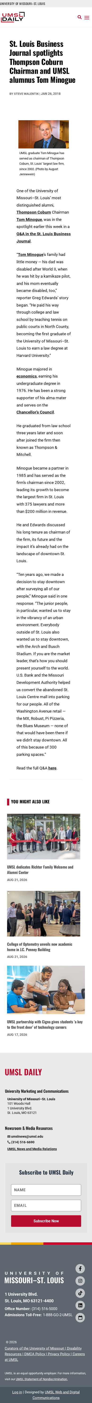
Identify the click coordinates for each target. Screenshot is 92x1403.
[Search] (80, 17)
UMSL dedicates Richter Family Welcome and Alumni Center (40, 869)
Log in (17, 1392)
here (52, 768)
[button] (87, 17)
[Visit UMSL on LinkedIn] (80, 1305)
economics (27, 376)
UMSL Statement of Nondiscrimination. (42, 1379)
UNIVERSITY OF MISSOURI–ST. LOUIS (22, 3)
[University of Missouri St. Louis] (34, 1281)
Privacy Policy (59, 1354)
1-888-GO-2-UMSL (58, 1315)
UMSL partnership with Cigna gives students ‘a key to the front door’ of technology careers (45, 1024)
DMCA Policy (34, 1354)
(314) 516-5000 (44, 1309)
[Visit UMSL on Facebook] (80, 1268)
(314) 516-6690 (22, 1142)
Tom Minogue (29, 219)
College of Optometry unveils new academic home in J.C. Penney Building (39, 946)
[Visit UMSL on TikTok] (80, 1293)
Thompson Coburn (34, 212)
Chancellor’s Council (35, 412)
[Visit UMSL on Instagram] (80, 1281)
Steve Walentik (26, 94)
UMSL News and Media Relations (32, 1149)
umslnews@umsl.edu (27, 1136)
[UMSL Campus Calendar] (80, 1317)
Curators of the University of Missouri (34, 1348)
